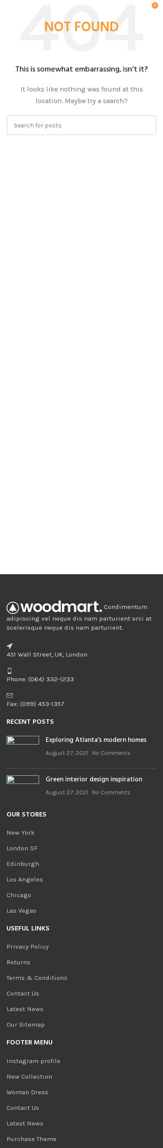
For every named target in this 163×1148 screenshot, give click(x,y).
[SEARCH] (146, 125)
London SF (22, 848)
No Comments (111, 753)
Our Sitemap (26, 1024)
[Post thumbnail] (23, 749)
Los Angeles (25, 879)
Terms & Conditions (37, 978)
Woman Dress (27, 1092)
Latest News (25, 1009)
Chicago (19, 895)
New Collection (29, 1076)
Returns (18, 962)
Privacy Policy (28, 946)
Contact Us (23, 993)
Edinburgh (23, 864)
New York (21, 832)
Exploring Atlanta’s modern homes (96, 740)
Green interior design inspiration (94, 779)
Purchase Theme (32, 1139)
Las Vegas (22, 910)
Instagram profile (33, 1061)
